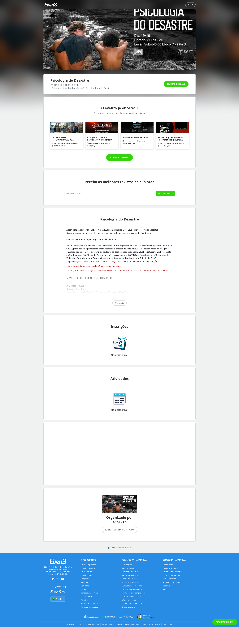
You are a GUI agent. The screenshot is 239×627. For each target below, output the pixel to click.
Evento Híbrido (87, 575)
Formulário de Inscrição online (134, 593)
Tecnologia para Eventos (132, 589)
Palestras (84, 600)
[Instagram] (58, 579)
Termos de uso (108, 624)
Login (190, 5)
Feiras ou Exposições (89, 607)
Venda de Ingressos (130, 575)
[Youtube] (62, 579)
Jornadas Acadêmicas (89, 593)
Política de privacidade (151, 624)
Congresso (85, 579)
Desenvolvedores (170, 586)
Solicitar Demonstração (172, 572)
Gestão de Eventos (129, 579)
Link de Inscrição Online (131, 596)
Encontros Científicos (89, 603)
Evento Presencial (88, 568)
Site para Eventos (129, 600)
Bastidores (167, 624)
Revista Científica (129, 568)
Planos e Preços (169, 579)
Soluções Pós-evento (130, 582)
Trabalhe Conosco (74, 624)
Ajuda (165, 589)
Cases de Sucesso (170, 568)
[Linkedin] (53, 579)
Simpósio (84, 582)
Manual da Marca (92, 624)
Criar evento (168, 565)
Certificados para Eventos (132, 603)
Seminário (85, 586)
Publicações (127, 565)
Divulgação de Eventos (131, 572)
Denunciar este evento (121, 547)
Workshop (85, 589)
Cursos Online (86, 596)
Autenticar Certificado (171, 582)
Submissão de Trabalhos (132, 586)
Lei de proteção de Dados (128, 624)
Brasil (58, 599)
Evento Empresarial (89, 565)
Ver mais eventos (119, 157)
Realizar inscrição (176, 84)
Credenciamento (129, 607)
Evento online (86, 572)
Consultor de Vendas (171, 575)
